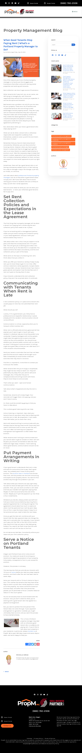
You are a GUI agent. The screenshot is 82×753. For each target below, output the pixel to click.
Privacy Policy (38, 738)
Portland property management (61, 136)
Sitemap (29, 738)
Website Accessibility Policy (50, 743)
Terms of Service (50, 738)
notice (13, 572)
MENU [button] (75, 11)
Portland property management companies (61, 139)
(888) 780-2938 (68, 3)
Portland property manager (60, 147)
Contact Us (7, 725)
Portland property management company (61, 143)
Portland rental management (60, 149)
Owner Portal (34, 3)
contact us (31, 631)
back (7, 671)
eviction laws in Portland (21, 473)
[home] (12, 11)
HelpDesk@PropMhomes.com (32, 743)
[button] (5, 3)
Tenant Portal (50, 3)
